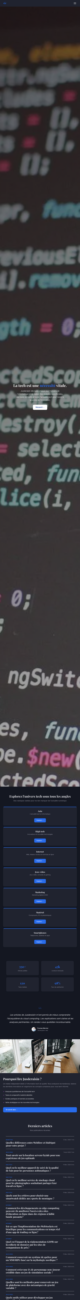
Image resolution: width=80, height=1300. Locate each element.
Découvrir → (40, 407)
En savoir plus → (12, 1110)
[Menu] (75, 3)
